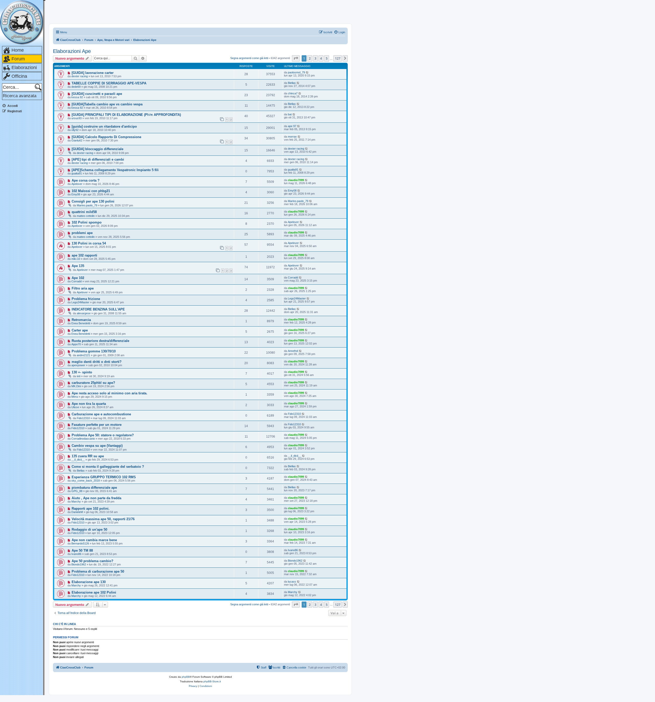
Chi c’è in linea (64, 624)
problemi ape (82, 233)
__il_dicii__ (78, 459)
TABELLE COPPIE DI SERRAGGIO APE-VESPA (109, 83)
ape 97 (292, 126)
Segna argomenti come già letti (249, 58)
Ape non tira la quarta (89, 404)
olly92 (75, 129)
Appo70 (76, 344)
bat (290, 114)
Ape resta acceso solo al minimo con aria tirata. (109, 393)
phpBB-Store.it (212, 681)
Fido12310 (83, 418)
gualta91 (76, 173)
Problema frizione (86, 299)
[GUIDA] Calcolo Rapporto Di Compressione (106, 137)
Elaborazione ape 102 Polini (94, 592)
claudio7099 (296, 180)
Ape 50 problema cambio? (92, 561)
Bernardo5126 (80, 543)
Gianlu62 (76, 140)
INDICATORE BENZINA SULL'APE (98, 309)
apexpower (78, 365)
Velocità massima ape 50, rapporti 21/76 (103, 519)
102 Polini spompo (87, 222)
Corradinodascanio (83, 438)
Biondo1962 (78, 564)
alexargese (84, 313)
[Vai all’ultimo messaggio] (307, 72)
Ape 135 (78, 266)
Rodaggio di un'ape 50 (89, 529)
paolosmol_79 (296, 72)
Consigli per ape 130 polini (93, 201)
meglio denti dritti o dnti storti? (97, 362)
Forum (18, 58)
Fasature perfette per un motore (97, 425)
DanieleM (77, 512)
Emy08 (75, 194)
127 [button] (337, 58)
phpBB (186, 676)
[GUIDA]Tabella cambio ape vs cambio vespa (107, 104)
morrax (292, 136)
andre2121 (83, 355)
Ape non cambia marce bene (94, 540)
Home (18, 50)
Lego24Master (80, 302)
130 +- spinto (82, 372)
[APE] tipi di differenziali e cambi (98, 159)
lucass (292, 581)
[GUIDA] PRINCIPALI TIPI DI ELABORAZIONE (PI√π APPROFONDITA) (126, 115)
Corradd (76, 281)
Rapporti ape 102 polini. (91, 508)
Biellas (292, 82)
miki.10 (75, 258)
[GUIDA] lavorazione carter (93, 73)
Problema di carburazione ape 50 (98, 571)
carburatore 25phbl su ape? (93, 383)
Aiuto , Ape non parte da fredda (96, 498)
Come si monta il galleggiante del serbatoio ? (108, 467)
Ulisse (75, 407)
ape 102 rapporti (84, 255)
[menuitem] (339, 32)
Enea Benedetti (80, 323)
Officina (19, 76)
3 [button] (315, 58)
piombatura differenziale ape (94, 487)
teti (78, 376)
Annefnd (293, 350)
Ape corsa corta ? (86, 180)
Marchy (76, 501)
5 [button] (327, 58)
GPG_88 (76, 491)
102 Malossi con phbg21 (91, 191)
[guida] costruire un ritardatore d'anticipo (104, 126)
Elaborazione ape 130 (89, 582)
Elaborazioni (24, 67)
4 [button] (321, 58)
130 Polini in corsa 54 (89, 243)
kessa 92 (77, 97)
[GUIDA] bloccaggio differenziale (97, 149)
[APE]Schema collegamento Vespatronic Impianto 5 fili (115, 170)
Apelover (76, 183)
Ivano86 (76, 553)
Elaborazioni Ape (72, 51)
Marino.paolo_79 (87, 205)
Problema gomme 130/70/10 (94, 351)
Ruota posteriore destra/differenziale (100, 341)
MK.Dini (76, 386)
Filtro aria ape (83, 288)
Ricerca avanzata (19, 95)
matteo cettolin (86, 215)
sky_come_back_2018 (85, 480)
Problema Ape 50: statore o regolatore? (103, 435)
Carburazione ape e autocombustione (101, 414)
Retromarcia (81, 320)
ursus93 (76, 118)
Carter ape (80, 330)
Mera (74, 396)
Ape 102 (78, 278)
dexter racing (79, 76)
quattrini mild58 (84, 212)
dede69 (76, 86)
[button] (296, 58)
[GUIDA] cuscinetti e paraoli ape (97, 94)
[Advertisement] (22, 194)
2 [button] (310, 58)
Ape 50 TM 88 (82, 550)
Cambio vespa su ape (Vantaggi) (97, 446)
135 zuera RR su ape (88, 456)
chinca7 (293, 93)
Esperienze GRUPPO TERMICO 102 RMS (104, 477)
